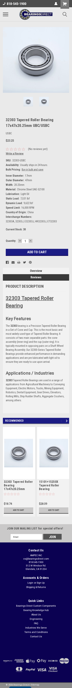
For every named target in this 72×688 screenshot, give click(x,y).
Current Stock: (16, 229)
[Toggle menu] (5, 14)
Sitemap (35, 685)
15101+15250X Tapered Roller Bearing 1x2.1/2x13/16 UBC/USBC (49, 485)
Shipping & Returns (36, 587)
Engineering (36, 619)
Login (30, 582)
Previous (6, 60)
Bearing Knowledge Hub (36, 610)
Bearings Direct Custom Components (36, 606)
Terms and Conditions (36, 632)
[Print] (18, 262)
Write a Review (15, 153)
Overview (36, 271)
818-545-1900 (16, 4)
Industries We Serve (36, 627)
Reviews (36, 277)
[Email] (13, 262)
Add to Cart (18, 510)
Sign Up (41, 582)
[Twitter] (24, 262)
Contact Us (36, 636)
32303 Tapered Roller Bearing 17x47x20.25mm (18, 485)
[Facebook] (7, 262)
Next (66, 60)
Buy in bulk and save (32, 169)
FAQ (36, 623)
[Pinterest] (30, 262)
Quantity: (11, 240)
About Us (36, 614)
